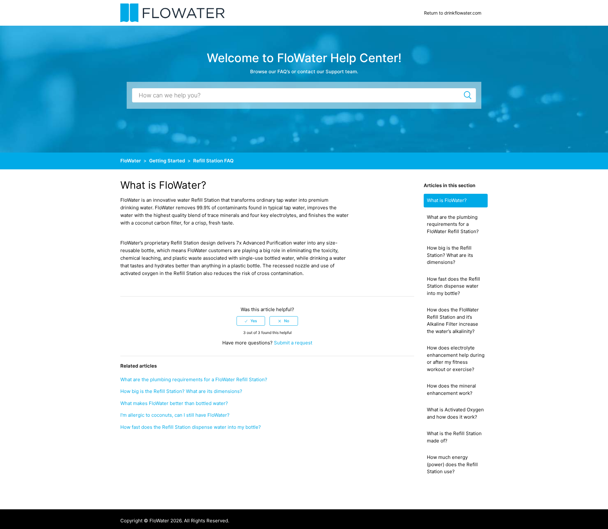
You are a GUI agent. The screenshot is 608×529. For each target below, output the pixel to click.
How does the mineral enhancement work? (451, 389)
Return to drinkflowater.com (452, 13)
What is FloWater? (447, 200)
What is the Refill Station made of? (454, 437)
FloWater (130, 161)
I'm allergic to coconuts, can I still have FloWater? (175, 415)
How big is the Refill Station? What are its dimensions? (450, 255)
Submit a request (293, 343)
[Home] (172, 13)
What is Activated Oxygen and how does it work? (455, 413)
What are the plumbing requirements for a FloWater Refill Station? (453, 224)
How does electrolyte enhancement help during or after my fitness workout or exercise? (455, 358)
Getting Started (167, 161)
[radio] (251, 321)
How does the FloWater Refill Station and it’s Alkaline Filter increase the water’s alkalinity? (453, 320)
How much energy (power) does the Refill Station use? (452, 464)
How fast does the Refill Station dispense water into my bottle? (453, 286)
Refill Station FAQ (213, 161)
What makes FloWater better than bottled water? (174, 403)
